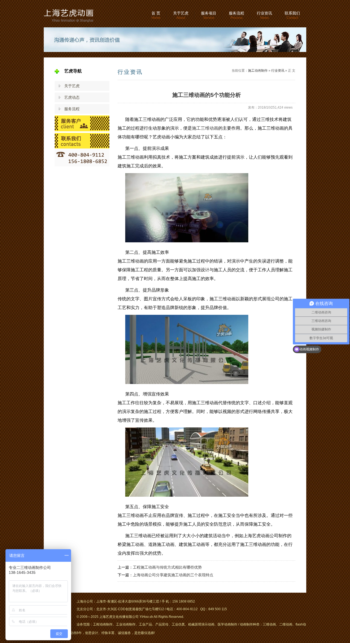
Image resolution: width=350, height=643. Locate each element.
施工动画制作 (258, 70)
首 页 (156, 15)
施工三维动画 (205, 128)
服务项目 (208, 15)
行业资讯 (264, 15)
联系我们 (292, 15)
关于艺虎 (180, 15)
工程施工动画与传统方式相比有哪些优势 (167, 567)
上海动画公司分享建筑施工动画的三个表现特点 (173, 575)
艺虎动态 (72, 97)
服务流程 (236, 15)
